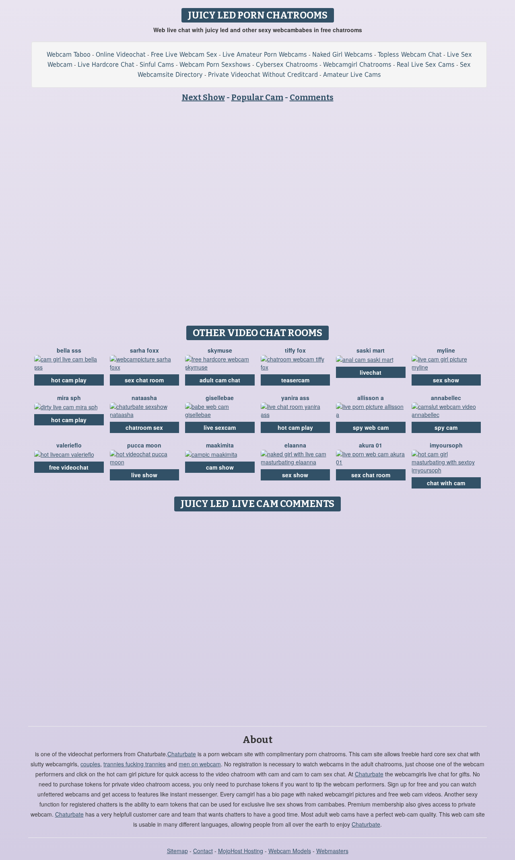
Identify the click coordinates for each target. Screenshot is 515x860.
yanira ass (295, 398)
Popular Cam (257, 97)
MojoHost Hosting (240, 851)
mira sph (69, 398)
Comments (312, 97)
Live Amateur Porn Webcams (264, 54)
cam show (220, 467)
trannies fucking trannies (134, 764)
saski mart (370, 350)
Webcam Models (289, 851)
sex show (446, 380)
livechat (370, 372)
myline (446, 350)
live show (144, 475)
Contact (203, 851)
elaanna (295, 445)
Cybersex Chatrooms (287, 64)
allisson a (370, 398)
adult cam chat (220, 380)
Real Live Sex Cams (426, 64)
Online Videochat (121, 54)
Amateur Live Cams (352, 74)
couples (90, 764)
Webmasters (332, 851)
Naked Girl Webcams (342, 54)
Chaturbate (181, 754)
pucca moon (144, 445)
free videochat (69, 467)
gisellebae (220, 398)
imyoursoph (446, 445)
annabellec (446, 398)
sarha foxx (144, 350)
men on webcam (200, 764)
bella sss (69, 350)
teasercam (295, 380)
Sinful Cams (157, 64)
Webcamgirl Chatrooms (357, 64)
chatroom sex (144, 427)
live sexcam (220, 427)
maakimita (220, 445)
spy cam (446, 427)
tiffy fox (295, 350)
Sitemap (177, 851)
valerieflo (69, 445)
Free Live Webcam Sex (184, 54)
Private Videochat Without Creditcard (263, 74)
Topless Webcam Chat (410, 54)
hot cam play (69, 380)
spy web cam (371, 427)
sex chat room (144, 380)
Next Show (203, 97)
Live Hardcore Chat (106, 64)
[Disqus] (257, 615)
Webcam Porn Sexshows (215, 64)
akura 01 (370, 445)
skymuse (220, 350)
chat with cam (446, 483)
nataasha (144, 398)
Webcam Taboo (69, 54)
